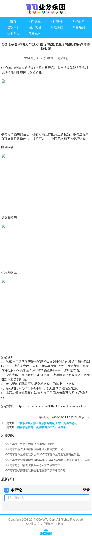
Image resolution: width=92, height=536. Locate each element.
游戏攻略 (48, 58)
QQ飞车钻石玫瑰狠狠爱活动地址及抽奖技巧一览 (34, 449)
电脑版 (58, 524)
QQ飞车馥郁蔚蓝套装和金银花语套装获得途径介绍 (35, 470)
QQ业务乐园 (31, 58)
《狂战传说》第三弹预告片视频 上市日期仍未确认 (47, 423)
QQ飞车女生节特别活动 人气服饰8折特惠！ (31, 443)
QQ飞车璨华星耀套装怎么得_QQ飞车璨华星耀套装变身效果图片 (43, 454)
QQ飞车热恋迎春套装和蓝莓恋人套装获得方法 (32, 465)
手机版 (49, 524)
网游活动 (62, 58)
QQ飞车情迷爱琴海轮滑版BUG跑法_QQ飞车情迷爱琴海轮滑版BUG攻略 (48, 459)
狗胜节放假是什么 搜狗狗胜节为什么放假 (41, 427)
